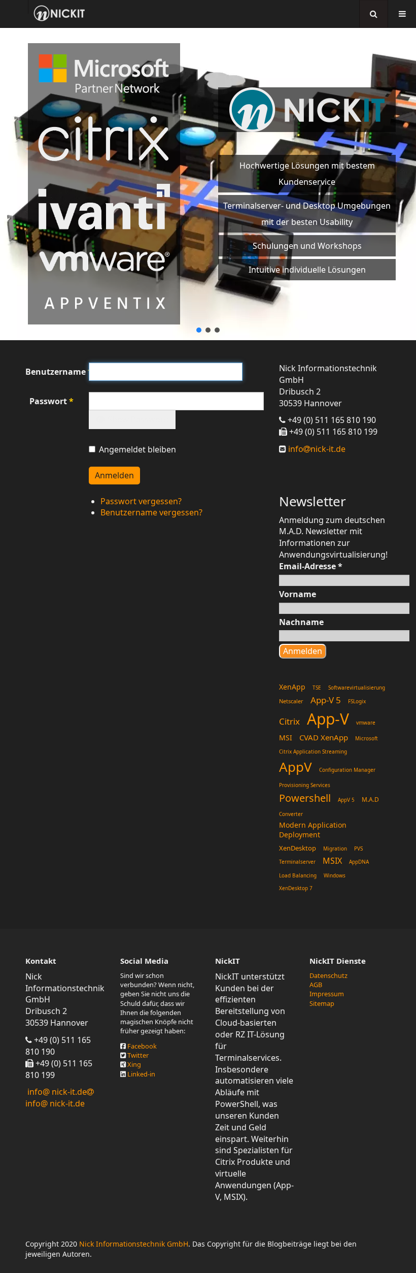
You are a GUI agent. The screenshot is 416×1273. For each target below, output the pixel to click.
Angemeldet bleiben (137, 449)
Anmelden (114, 475)
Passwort (51, 401)
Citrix (289, 721)
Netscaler (291, 701)
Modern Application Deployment (312, 829)
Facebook (142, 1046)
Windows (334, 875)
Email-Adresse (310, 566)
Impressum (326, 993)
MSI (285, 737)
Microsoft (366, 738)
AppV (295, 767)
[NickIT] (59, 13)
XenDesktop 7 (296, 888)
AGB (315, 984)
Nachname (301, 622)
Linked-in (141, 1074)
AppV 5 (346, 799)
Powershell (305, 798)
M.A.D (370, 799)
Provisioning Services (304, 785)
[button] (198, 330)
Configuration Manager (347, 769)
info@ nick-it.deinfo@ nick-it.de (56, 1097)
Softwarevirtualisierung (356, 687)
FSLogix (357, 701)
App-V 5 (325, 700)
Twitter (138, 1055)
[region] (208, 184)
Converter (291, 814)
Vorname (297, 594)
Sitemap (321, 1003)
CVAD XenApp (323, 737)
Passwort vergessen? (141, 501)
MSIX (332, 860)
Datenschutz (328, 975)
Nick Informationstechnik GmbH (133, 1244)
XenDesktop (297, 848)
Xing (134, 1064)
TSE (317, 687)
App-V (328, 718)
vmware (365, 722)
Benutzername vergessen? (151, 512)
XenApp (292, 687)
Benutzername (49, 371)
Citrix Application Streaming (313, 751)
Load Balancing (298, 875)
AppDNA (359, 861)
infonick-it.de (315, 448)
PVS (358, 848)
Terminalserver (297, 861)
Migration (335, 848)
